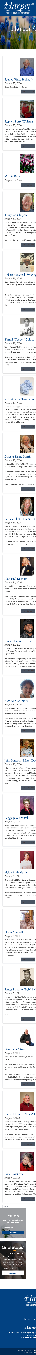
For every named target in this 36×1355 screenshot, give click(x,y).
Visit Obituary (28, 91)
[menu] (33, 4)
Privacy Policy (28, 1353)
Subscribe (13, 1232)
